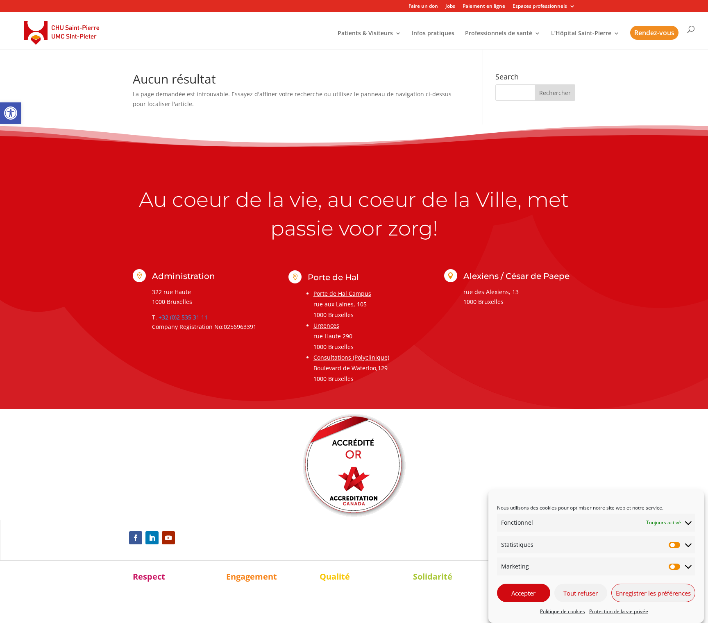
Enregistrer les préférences (653, 593)
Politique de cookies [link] (562, 611)
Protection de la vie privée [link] (618, 611)
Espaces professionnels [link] (540, 6)
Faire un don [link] (423, 6)
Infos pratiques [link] (433, 33)
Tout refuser (580, 593)
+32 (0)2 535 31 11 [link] (183, 317)
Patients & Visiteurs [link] (365, 33)
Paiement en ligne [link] (484, 6)
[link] (10, 113)
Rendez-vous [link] (654, 32)
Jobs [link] (450, 6)
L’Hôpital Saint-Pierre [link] (581, 33)
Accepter (523, 593)
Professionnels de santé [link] (498, 33)
